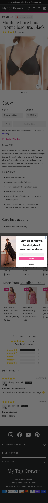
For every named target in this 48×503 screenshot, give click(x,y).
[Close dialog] (45, 237)
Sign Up (31, 258)
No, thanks (31, 264)
